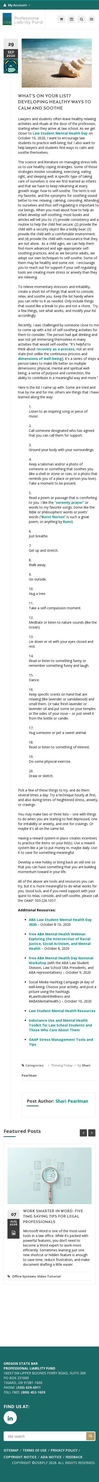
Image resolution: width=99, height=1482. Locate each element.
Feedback (74, 1457)
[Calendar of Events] (71, 19)
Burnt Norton (53, 517)
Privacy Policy (64, 1450)
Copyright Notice (20, 1457)
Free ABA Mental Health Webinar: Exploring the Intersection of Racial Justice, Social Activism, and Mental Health (60, 941)
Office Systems (24, 1276)
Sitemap (11, 1450)
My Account (18, 5)
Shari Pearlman (72, 1101)
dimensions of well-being (40, 358)
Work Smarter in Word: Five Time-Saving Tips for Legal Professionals (53, 1217)
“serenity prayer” (69, 502)
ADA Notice (51, 1457)
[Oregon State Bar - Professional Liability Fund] (22, 19)
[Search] (81, 19)
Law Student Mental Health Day (60, 133)
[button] (61, 19)
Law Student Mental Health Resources (62, 1010)
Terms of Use (35, 1450)
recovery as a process (55, 349)
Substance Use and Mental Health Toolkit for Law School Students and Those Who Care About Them (60, 1025)
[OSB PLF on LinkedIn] (10, 1417)
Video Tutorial (49, 1276)
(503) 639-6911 (28, 1387)
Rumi (67, 521)
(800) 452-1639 (33, 1392)
